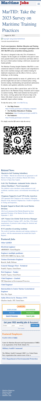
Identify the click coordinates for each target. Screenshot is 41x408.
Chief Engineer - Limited (10, 278)
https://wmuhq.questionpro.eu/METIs (25, 113)
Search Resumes (12, 316)
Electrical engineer (8, 247)
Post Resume (30, 313)
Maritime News (7, 392)
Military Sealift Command (12, 348)
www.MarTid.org (22, 103)
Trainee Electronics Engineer (12, 259)
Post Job (11, 313)
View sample (21, 328)
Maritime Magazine (8, 390)
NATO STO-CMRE (9, 337)
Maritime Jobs (6, 395)
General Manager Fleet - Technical (14, 265)
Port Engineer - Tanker (9, 272)
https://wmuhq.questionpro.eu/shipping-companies (21, 109)
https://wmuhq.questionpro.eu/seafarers (17, 118)
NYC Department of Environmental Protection (20, 358)
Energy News (6, 394)
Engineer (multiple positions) (12, 253)
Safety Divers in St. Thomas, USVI (14, 297)
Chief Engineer (7, 284)
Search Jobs (30, 316)
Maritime (15, 3)
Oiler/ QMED (6, 242)
